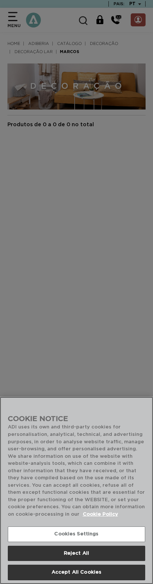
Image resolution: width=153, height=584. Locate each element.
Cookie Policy (100, 514)
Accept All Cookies (76, 572)
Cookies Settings (76, 534)
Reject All (76, 553)
